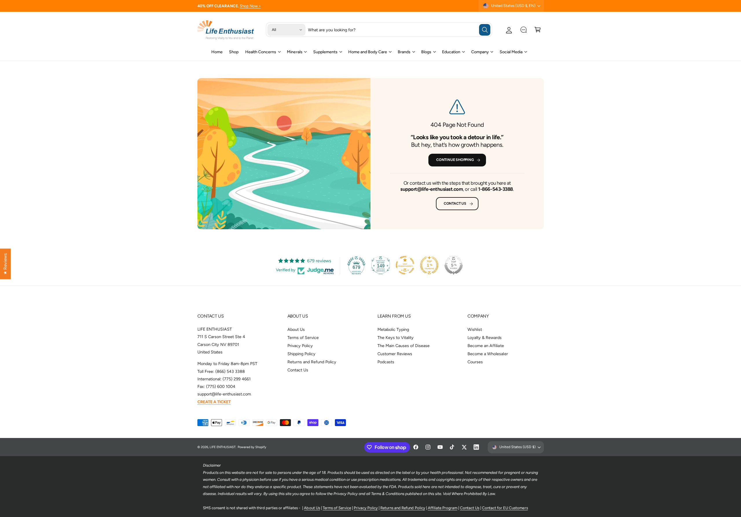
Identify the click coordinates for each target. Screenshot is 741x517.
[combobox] (399, 30)
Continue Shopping (455, 159)
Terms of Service (303, 337)
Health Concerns (260, 51)
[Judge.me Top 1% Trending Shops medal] (429, 265)
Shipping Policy (301, 353)
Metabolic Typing (393, 329)
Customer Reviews (394, 353)
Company (480, 51)
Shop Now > (250, 5)
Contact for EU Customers (505, 507)
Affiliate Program (442, 507)
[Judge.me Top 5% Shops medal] (453, 265)
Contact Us (455, 203)
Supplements (325, 51)
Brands (404, 51)
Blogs (426, 51)
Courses (475, 361)
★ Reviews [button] (5, 264)
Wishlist (474, 329)
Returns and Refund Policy (311, 361)
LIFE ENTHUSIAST (223, 447)
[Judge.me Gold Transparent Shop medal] (405, 265)
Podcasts (385, 361)
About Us (296, 329)
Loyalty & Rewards (484, 337)
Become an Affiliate (485, 345)
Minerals (294, 51)
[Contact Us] (523, 30)
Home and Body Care (367, 51)
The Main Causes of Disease (403, 345)
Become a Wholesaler (487, 353)
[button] (538, 30)
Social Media (511, 51)
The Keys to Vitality (395, 337)
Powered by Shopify (252, 447)
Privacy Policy (300, 345)
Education (451, 51)
